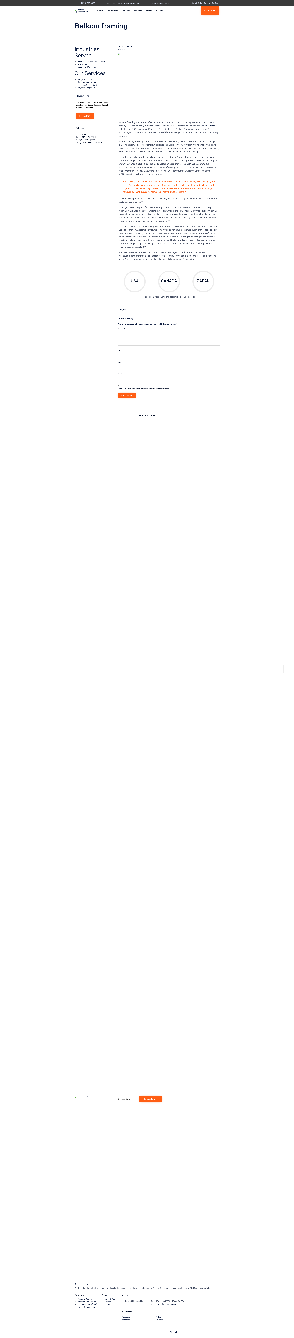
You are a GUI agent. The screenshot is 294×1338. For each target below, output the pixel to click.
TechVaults (101, 1331)
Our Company (112, 11)
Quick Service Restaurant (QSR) (91, 62)
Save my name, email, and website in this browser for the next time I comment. (144, 388)
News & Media (197, 3)
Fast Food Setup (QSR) (87, 85)
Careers (207, 3)
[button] (210, 10)
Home (100, 11)
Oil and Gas (82, 64)
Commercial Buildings (86, 67)
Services (126, 11)
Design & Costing (84, 79)
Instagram (126, 1320)
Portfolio (137, 11)
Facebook (126, 1317)
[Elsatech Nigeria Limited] (82, 11)
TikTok (158, 1317)
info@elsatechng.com (167, 1304)
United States (207, 125)
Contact (159, 11)
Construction (125, 46)
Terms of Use (118, 1331)
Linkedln (159, 1320)
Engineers (123, 310)
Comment (121, 329)
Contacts (215, 3)
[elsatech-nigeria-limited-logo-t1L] (93, 1096)
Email (120, 362)
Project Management (86, 88)
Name (120, 350)
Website (120, 374)
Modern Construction (86, 82)
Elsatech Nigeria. (85, 1331)
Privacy (109, 1331)
